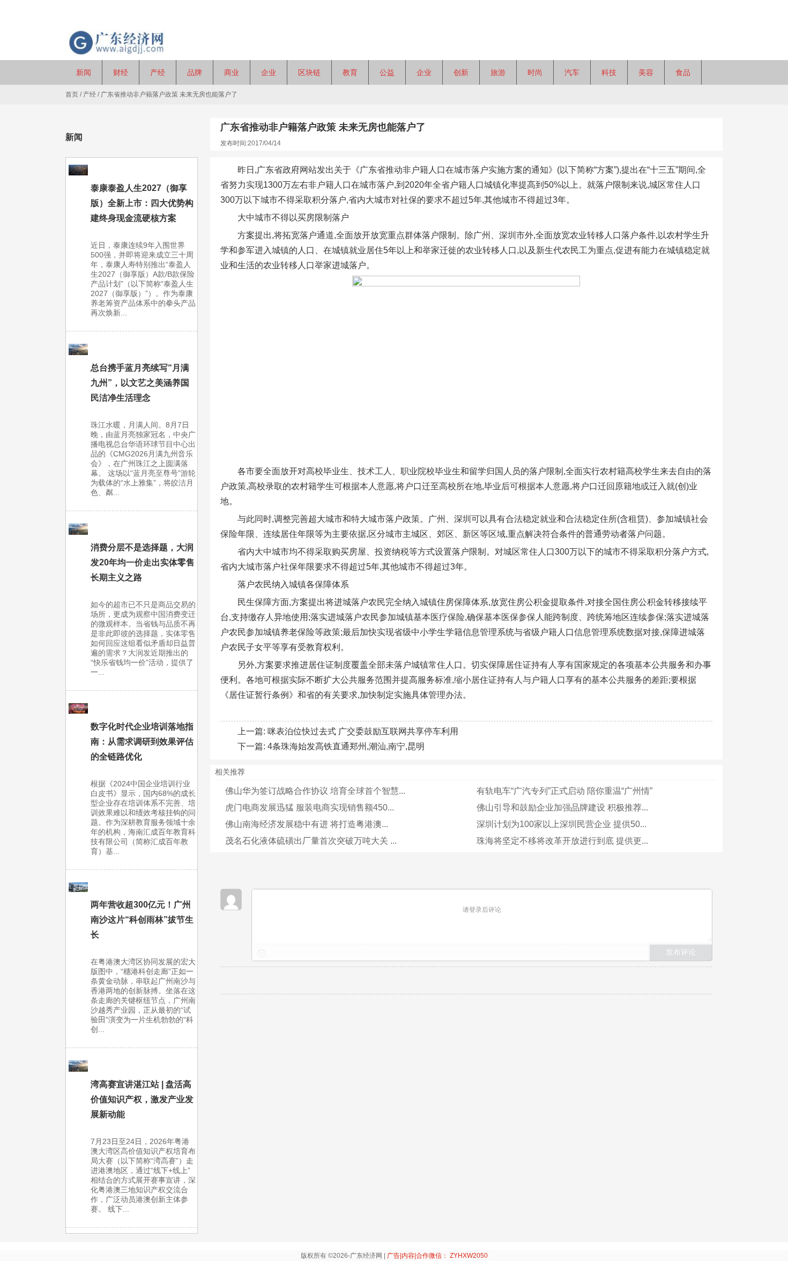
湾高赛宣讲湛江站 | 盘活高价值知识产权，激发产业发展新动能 (142, 1099)
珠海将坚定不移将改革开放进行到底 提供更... (562, 840)
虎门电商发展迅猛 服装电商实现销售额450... (309, 807)
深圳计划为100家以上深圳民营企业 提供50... (561, 824)
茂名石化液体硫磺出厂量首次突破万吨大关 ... (311, 840)
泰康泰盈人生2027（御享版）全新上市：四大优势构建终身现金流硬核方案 (142, 203)
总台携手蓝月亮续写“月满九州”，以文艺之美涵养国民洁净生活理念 (140, 382)
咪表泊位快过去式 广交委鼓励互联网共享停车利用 (362, 731)
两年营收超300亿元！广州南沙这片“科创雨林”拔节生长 (142, 919)
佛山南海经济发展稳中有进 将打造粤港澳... (306, 824)
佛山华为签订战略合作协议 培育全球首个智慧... (315, 790)
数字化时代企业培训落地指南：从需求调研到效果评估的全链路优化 (142, 741)
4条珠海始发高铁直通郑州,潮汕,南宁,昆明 (346, 746)
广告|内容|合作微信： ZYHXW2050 (437, 1255)
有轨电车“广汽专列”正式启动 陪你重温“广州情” (564, 790)
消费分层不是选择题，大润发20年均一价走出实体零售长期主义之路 (143, 562)
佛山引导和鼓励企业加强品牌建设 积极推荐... (562, 807)
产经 (89, 94)
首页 (71, 94)
